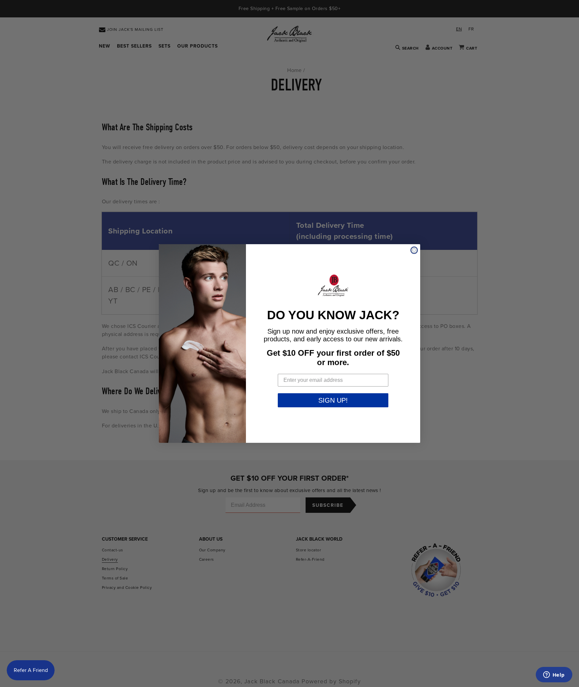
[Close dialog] (414, 250)
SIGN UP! (333, 400)
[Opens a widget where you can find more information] (553, 675)
